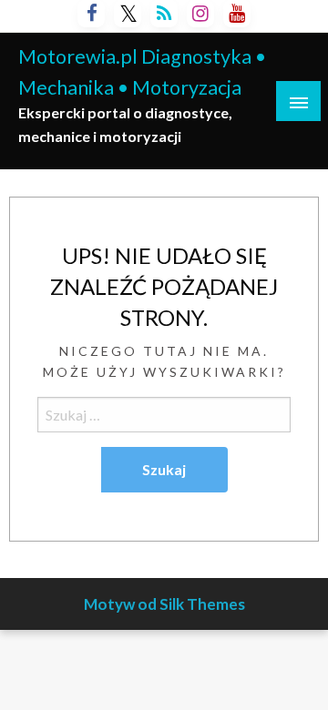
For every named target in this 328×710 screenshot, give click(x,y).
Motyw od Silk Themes (164, 604)
